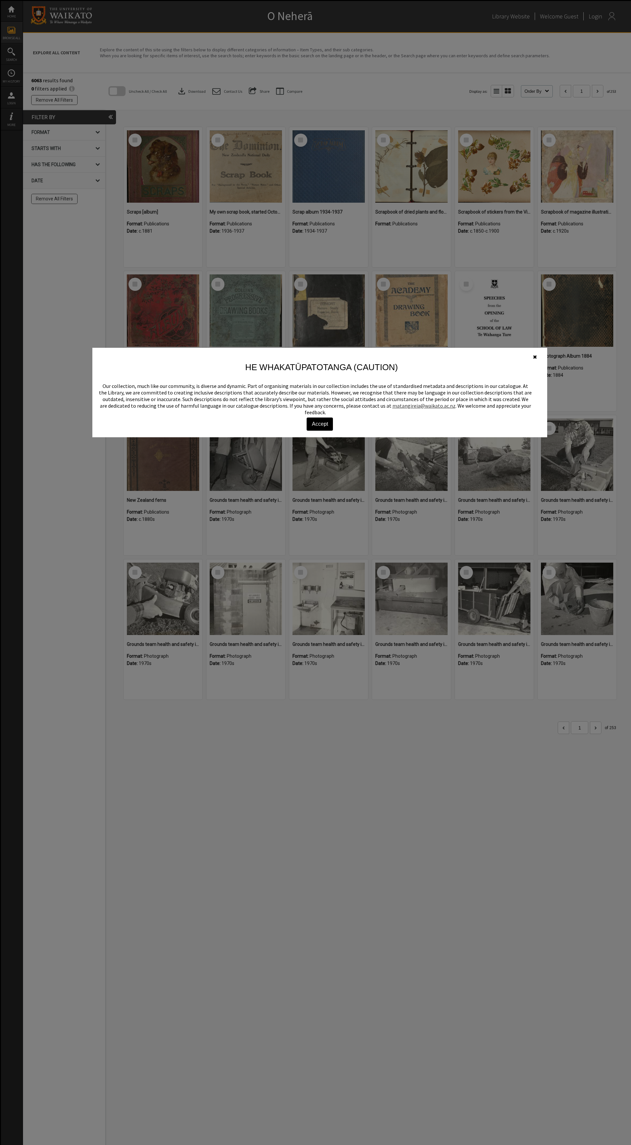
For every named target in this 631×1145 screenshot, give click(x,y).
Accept (320, 424)
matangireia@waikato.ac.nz (424, 405)
